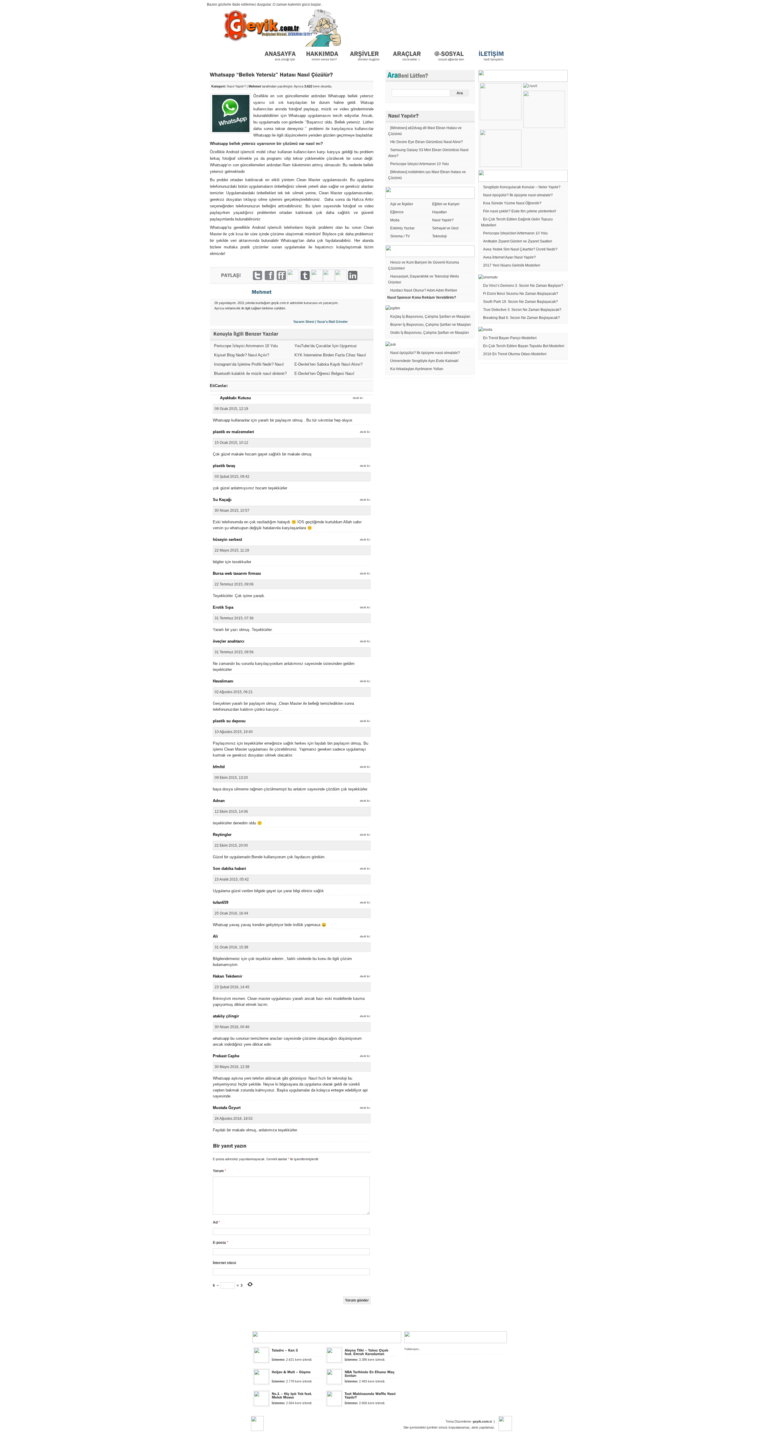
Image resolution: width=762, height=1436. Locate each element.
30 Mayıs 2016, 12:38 (232, 1067)
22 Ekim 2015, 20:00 (231, 845)
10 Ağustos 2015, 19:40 (234, 732)
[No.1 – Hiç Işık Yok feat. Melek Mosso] (292, 1395)
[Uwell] (530, 86)
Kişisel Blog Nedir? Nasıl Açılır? (241, 355)
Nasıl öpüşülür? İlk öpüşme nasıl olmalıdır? (425, 353)
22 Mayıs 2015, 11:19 (232, 550)
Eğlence (397, 212)
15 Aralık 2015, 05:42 (232, 879)
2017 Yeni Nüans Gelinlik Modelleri (511, 265)
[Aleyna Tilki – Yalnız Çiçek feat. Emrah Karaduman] (367, 1352)
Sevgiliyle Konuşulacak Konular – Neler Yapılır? (521, 187)
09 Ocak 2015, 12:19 (231, 409)
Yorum (219, 1171)
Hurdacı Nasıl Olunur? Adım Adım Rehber (423, 290)
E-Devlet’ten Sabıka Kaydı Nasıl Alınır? (328, 364)
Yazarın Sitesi (303, 321)
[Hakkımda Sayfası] (322, 63)
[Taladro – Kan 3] (285, 1350)
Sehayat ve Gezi (445, 228)
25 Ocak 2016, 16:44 (231, 913)
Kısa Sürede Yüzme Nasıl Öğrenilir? (512, 203)
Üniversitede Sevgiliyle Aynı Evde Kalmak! (424, 361)
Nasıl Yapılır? (236, 86)
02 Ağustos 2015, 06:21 (234, 692)
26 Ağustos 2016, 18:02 (234, 1118)
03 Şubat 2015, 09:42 (232, 477)
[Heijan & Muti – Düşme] (291, 1372)
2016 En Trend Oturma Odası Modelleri (514, 354)
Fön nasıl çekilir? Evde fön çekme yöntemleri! (519, 211)
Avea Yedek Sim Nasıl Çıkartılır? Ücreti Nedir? (520, 249)
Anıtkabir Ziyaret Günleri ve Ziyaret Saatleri (517, 241)
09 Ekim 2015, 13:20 (231, 778)
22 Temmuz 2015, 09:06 (234, 584)
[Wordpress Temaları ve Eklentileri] (406, 63)
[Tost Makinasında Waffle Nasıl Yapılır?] (371, 1395)
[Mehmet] (261, 292)
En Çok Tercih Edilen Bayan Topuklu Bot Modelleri (523, 346)
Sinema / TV (400, 236)
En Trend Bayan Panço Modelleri (510, 338)
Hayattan (439, 212)
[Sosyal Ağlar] (448, 63)
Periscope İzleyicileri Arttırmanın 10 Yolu (515, 233)
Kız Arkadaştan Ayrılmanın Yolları (416, 369)
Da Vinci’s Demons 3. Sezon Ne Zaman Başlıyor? (523, 286)
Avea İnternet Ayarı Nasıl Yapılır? (509, 257)
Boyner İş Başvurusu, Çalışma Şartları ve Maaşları (430, 324)
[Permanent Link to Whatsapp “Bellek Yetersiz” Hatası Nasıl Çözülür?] (271, 74)
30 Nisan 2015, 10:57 (232, 510)
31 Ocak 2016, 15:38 (231, 947)
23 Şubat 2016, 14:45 (232, 987)
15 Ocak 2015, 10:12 (231, 443)
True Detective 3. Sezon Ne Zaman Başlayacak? (522, 310)
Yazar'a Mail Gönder (332, 321)
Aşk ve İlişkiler (401, 204)
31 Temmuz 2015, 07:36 (234, 618)
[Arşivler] (364, 63)
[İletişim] (491, 63)
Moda (394, 220)
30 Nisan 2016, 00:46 (232, 1027)
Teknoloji (439, 236)
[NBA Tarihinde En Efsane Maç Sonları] (370, 1373)
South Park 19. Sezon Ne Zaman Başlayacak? (520, 302)
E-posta (220, 1243)
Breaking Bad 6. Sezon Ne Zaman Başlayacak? (521, 318)
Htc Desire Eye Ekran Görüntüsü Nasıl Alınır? (426, 142)
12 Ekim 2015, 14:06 (231, 811)
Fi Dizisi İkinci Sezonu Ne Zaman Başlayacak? (520, 294)
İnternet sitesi (224, 1263)
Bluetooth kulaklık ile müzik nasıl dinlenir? (250, 373)
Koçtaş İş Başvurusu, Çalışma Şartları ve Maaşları (430, 316)
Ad (216, 1222)
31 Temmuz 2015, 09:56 (234, 652)
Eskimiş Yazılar (402, 228)
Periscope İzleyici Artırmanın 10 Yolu (246, 346)
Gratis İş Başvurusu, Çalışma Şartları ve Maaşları (429, 333)
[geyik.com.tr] (279, 63)
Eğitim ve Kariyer (446, 204)
